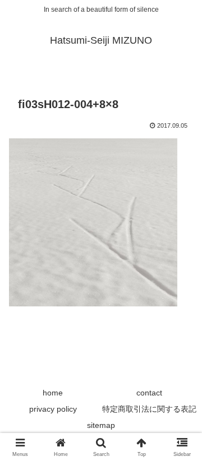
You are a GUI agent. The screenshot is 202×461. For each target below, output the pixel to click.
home (53, 392)
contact (149, 392)
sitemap (101, 425)
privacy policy (53, 408)
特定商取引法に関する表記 (149, 408)
